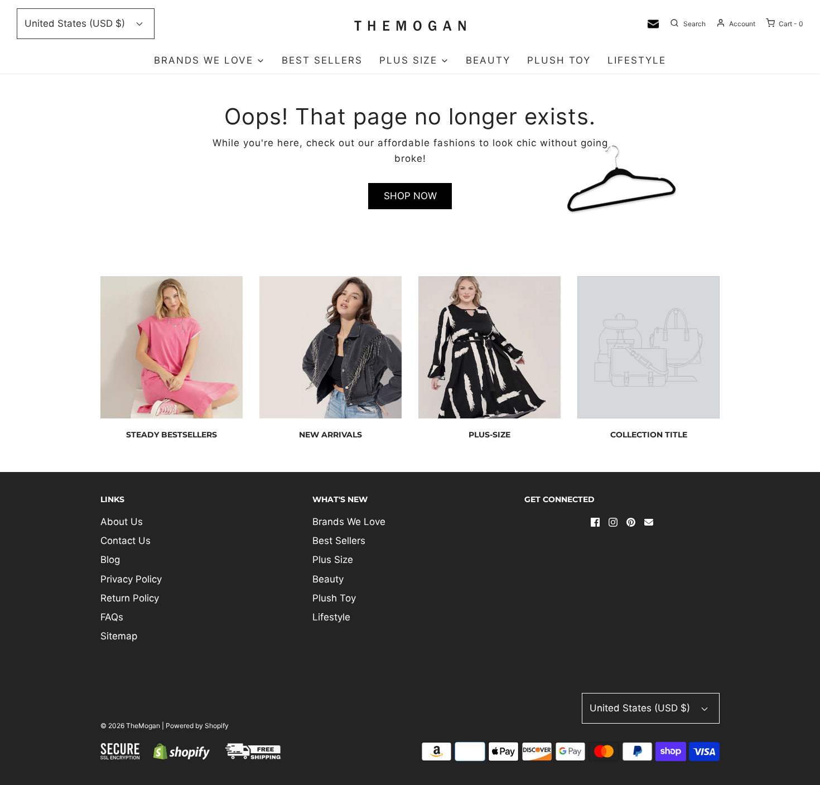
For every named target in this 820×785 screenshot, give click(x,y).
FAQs (111, 617)
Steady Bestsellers (171, 435)
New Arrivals (330, 435)
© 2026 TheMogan (130, 725)
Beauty (488, 60)
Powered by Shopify (197, 725)
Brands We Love (348, 521)
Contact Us (125, 540)
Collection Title (648, 435)
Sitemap (118, 636)
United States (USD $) (76, 23)
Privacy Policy (131, 579)
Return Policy (129, 598)
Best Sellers (322, 60)
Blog (110, 559)
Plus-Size (489, 435)
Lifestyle (636, 60)
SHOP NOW (410, 195)
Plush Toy (559, 60)
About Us (121, 521)
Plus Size (332, 559)
